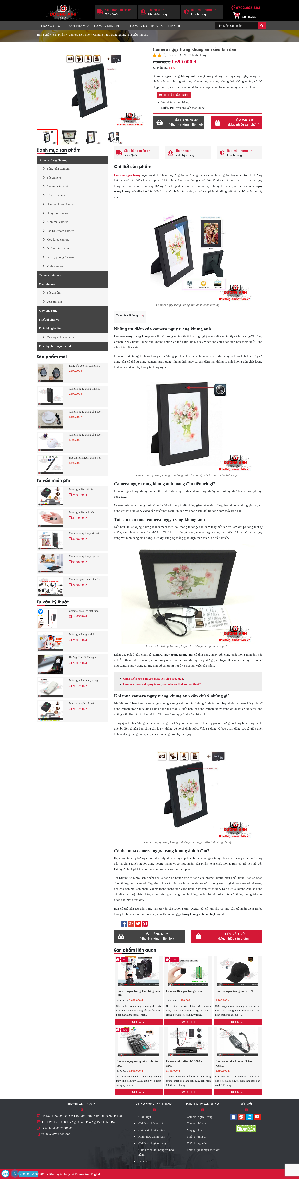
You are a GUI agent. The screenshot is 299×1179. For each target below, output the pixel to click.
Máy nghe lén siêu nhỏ (61, 337)
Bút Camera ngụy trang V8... (86, 457)
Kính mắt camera (57, 221)
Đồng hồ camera (57, 213)
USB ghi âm (54, 301)
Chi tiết (140, 1022)
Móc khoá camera (58, 239)
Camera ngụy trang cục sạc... (85, 556)
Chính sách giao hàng (152, 1143)
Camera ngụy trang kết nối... (85, 533)
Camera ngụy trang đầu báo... (86, 411)
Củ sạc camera (56, 195)
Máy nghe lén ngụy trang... (84, 680)
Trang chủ (50, 25)
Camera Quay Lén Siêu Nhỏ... (86, 579)
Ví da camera (55, 266)
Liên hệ (174, 25)
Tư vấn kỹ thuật (145, 25)
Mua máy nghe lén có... (82, 703)
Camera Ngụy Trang (53, 160)
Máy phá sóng (48, 310)
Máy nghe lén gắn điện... (83, 634)
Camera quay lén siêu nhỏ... (85, 610)
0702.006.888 (248, 7)
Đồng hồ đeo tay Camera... (84, 365)
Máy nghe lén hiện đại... (83, 512)
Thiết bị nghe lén (50, 328)
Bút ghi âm (54, 292)
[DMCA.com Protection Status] (246, 1128)
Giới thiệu (144, 1117)
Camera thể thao (50, 275)
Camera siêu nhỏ (79, 34)
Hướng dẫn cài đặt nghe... (84, 657)
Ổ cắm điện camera (59, 248)
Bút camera (54, 177)
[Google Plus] (241, 1117)
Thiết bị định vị (49, 319)
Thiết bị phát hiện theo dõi (56, 346)
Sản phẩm (76, 25)
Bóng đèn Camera (58, 168)
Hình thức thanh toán (151, 1136)
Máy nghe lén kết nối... (82, 489)
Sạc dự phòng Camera (61, 257)
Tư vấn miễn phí (107, 25)
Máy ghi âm (47, 284)
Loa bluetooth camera (60, 230)
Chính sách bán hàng (151, 1130)
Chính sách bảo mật (151, 1123)
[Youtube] (257, 1117)
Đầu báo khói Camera (60, 204)
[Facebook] (233, 1117)
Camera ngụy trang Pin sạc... (85, 388)
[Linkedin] (249, 1117)
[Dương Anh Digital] (62, 11)
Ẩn (141, 315)
